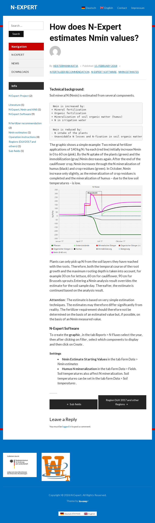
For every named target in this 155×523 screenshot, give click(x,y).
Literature (15, 104)
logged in (66, 426)
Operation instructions (22, 137)
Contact (122, 7)
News (15, 63)
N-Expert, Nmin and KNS (23, 109)
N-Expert (24, 7)
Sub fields (75, 404)
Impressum (137, 7)
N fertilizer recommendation (69, 71)
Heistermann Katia (65, 65)
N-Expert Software (104, 71)
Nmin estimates (129, 71)
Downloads (20, 71)
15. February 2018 (105, 65)
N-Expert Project (19, 95)
